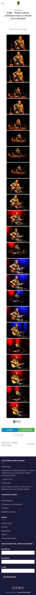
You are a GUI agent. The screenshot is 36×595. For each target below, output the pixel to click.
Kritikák (4, 527)
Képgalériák (18, 10)
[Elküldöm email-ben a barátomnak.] (18, 435)
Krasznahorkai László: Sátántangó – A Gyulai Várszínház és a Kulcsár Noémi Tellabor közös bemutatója (17, 473)
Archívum (5, 508)
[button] (2, 3)
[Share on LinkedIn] (21, 435)
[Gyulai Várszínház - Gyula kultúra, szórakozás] (18, 3)
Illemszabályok (7, 500)
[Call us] (22, 588)
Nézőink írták (6, 523)
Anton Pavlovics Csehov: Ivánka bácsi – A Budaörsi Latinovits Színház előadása (16, 488)
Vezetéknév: (5, 549)
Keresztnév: (5, 558)
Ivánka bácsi (6, 483)
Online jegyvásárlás (8, 538)
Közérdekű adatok (8, 512)
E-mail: (3, 567)
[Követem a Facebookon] (13, 588)
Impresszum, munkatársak (11, 504)
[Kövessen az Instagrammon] (16, 588)
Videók (4, 535)
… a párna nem (6, 479)
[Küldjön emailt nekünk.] (19, 588)
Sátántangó (5, 467)
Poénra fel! (31, 444)
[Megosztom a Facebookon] (14, 435)
